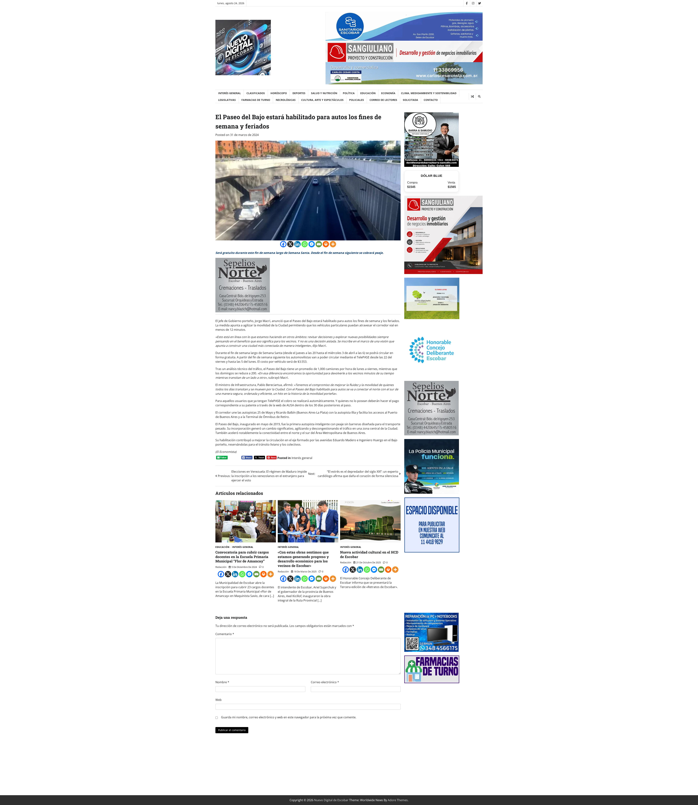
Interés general (229, 93)
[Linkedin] (297, 244)
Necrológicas (286, 100)
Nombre (222, 682)
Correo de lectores (383, 100)
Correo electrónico (325, 682)
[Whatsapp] (304, 244)
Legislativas (227, 100)
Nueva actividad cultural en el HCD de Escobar (369, 554)
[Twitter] (479, 3)
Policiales (356, 100)
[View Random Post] (472, 96)
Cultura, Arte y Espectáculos (322, 100)
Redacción (220, 567)
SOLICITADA (410, 100)
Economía (388, 93)
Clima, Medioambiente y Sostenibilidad (428, 93)
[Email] (319, 244)
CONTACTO (431, 100)
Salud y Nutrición (324, 93)
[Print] (326, 244)
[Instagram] (473, 3)
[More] (333, 244)
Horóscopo (278, 93)
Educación (368, 93)
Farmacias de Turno (255, 100)
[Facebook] (467, 3)
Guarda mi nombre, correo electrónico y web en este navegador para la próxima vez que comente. (288, 717)
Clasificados (255, 93)
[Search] (479, 96)
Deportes (298, 93)
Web (218, 700)
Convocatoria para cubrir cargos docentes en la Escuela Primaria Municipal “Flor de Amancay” (242, 557)
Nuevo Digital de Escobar (331, 800)
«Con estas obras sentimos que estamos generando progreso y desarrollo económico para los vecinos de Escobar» (303, 559)
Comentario (224, 634)
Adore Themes (398, 800)
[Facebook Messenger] (311, 244)
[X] (290, 244)
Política (349, 93)
